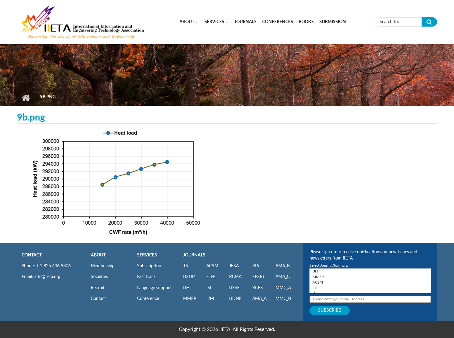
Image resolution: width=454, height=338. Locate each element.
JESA (234, 266)
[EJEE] (370, 288)
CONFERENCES (277, 22)
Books (306, 22)
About (186, 22)
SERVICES (147, 255)
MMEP (189, 299)
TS (185, 266)
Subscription (149, 266)
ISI (208, 288)
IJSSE (234, 288)
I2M (210, 299)
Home (25, 98)
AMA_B (282, 266)
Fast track (146, 277)
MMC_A (283, 288)
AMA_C (282, 277)
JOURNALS (194, 255)
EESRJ (258, 277)
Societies (99, 277)
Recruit (97, 288)
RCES (257, 288)
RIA (255, 266)
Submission (332, 22)
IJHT (187, 288)
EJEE (211, 277)
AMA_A (259, 299)
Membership (103, 266)
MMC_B (283, 299)
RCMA (235, 277)
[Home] (83, 21)
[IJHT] (370, 271)
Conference (148, 299)
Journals (245, 22)
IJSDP (189, 277)
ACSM (212, 266)
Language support (154, 288)
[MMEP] (370, 277)
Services (214, 22)
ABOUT (98, 255)
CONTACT (32, 255)
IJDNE (235, 299)
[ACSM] (370, 282)
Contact (98, 299)
